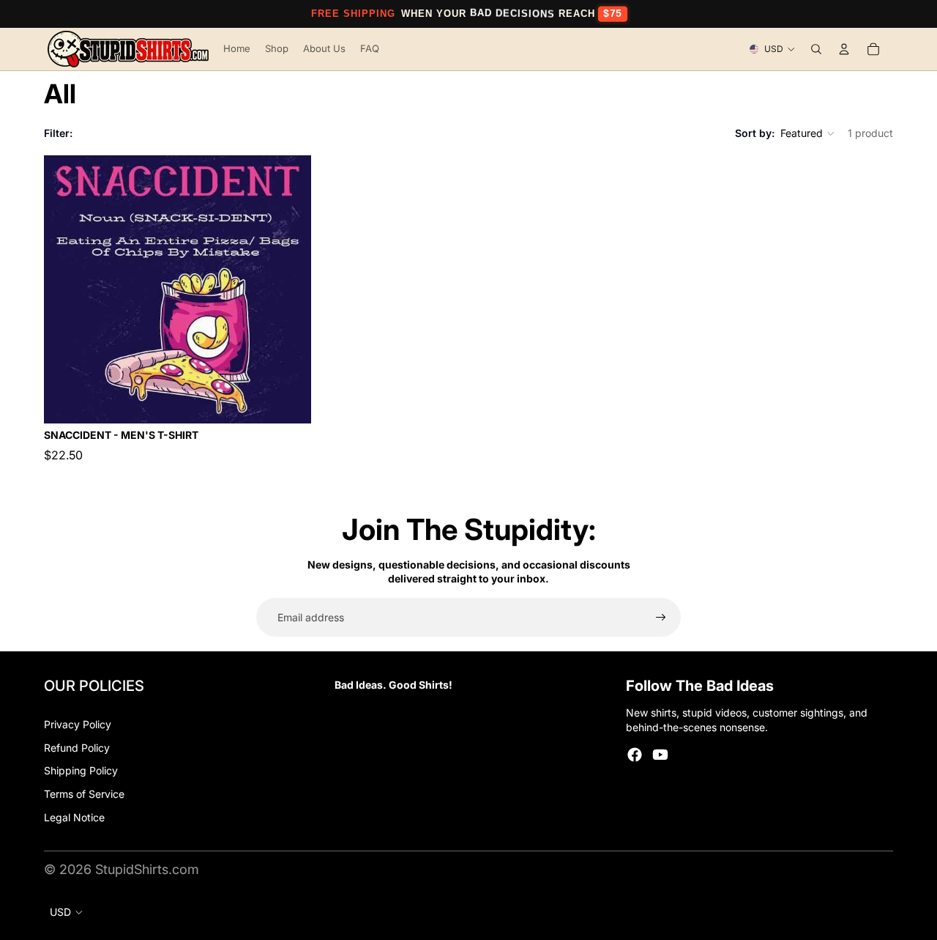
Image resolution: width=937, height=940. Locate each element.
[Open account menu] (844, 49)
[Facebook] (634, 754)
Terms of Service (84, 794)
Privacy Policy (77, 724)
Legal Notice (74, 817)
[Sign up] (661, 617)
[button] (808, 133)
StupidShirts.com (147, 869)
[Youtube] (660, 754)
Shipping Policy (81, 770)
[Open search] (816, 49)
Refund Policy (77, 747)
